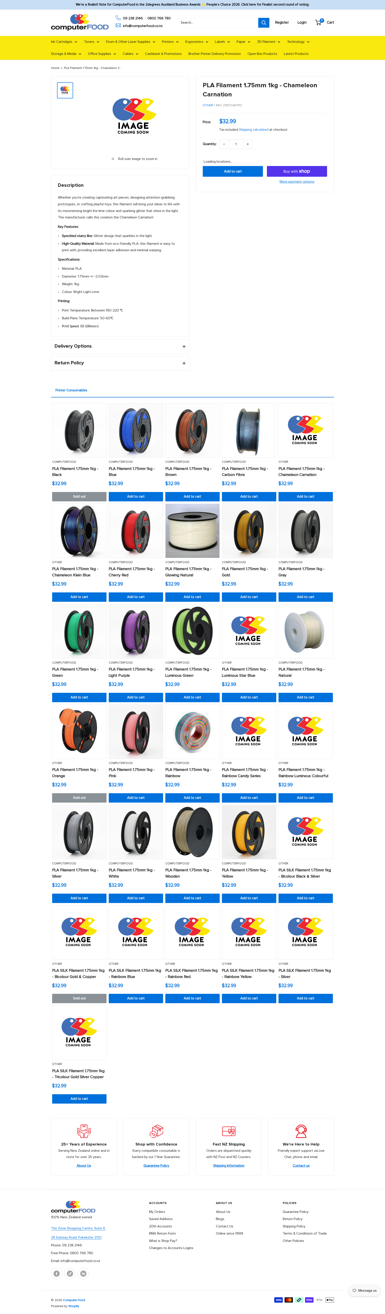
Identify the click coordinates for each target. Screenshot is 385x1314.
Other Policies (293, 1241)
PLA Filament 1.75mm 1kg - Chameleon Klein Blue (75, 572)
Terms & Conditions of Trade (305, 1233)
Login (302, 23)
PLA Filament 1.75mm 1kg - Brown (188, 472)
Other (208, 105)
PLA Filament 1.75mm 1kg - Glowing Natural (188, 572)
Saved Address (161, 1219)
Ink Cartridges (61, 42)
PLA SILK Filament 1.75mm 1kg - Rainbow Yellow (248, 974)
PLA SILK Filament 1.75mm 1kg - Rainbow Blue (135, 974)
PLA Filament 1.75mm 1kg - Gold (245, 572)
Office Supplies (99, 54)
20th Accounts (160, 1226)
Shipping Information (228, 1165)
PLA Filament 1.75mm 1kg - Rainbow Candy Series (245, 773)
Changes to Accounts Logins (171, 1248)
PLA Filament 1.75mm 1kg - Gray (302, 572)
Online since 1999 (229, 1233)
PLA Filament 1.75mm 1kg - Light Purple (132, 672)
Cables (128, 54)
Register (282, 23)
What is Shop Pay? (163, 1241)
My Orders (157, 1212)
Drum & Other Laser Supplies (128, 42)
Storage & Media (63, 54)
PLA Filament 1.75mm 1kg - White (132, 873)
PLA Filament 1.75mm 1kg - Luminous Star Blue (245, 672)
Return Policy (293, 1219)
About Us (84, 1165)
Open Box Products (262, 54)
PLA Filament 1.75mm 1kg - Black (75, 472)
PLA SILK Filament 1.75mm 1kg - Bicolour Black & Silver (305, 873)
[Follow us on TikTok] (70, 1273)
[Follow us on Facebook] (56, 1273)
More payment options (297, 181)
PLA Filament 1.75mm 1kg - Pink (132, 773)
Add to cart (233, 171)
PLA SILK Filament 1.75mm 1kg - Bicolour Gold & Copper (78, 974)
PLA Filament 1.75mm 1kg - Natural (302, 672)
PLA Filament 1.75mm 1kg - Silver (75, 873)
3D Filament (266, 42)
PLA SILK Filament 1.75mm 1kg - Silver (305, 974)
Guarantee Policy (156, 1165)
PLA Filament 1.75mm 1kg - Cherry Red (132, 572)
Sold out (79, 496)
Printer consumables (71, 390)
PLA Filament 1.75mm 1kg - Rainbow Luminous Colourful (303, 773)
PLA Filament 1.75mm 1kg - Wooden (188, 873)
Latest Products (296, 54)
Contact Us (224, 1226)
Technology (296, 42)
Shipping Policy (294, 1226)
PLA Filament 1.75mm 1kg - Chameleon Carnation (302, 472)
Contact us (301, 1165)
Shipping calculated (253, 129)
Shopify (73, 1306)
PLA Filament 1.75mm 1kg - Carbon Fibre (245, 472)
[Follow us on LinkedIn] (83, 1273)
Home (55, 68)
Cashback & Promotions (163, 54)
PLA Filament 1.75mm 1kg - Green (75, 672)
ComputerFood (64, 462)
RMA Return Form (162, 1233)
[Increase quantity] (247, 144)
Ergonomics (194, 42)
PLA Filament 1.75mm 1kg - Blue (132, 472)
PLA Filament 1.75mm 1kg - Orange (75, 773)
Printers (168, 42)
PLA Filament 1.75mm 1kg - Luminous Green (188, 672)
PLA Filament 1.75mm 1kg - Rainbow (188, 773)
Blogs (220, 1219)
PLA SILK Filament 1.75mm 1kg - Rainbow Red (191, 974)
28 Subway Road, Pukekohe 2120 (76, 1237)
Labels (220, 42)
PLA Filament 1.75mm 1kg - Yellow (245, 873)
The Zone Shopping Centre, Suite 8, (78, 1228)
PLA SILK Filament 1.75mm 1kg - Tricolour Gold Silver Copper (78, 1074)
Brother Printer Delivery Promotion (214, 54)
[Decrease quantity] (224, 144)
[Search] (263, 23)
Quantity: (210, 144)
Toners (89, 42)
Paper (241, 42)
